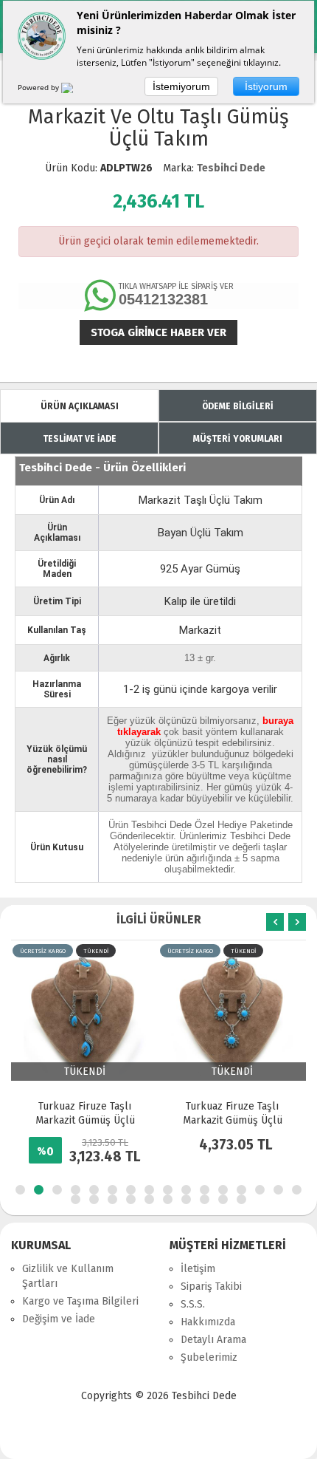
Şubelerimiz (209, 1357)
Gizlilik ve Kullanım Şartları (68, 1276)
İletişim (198, 1268)
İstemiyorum (181, 86)
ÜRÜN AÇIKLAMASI (80, 406)
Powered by (39, 87)
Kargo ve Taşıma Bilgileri (80, 1301)
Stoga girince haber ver (158, 332)
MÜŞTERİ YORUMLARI (237, 439)
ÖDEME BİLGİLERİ (238, 406)
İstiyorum (266, 86)
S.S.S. (193, 1304)
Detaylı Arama (213, 1339)
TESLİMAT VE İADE (79, 439)
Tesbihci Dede (231, 168)
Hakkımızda (208, 1322)
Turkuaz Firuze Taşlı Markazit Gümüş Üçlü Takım (85, 1120)
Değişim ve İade (58, 1319)
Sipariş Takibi (211, 1286)
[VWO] (76, 90)
